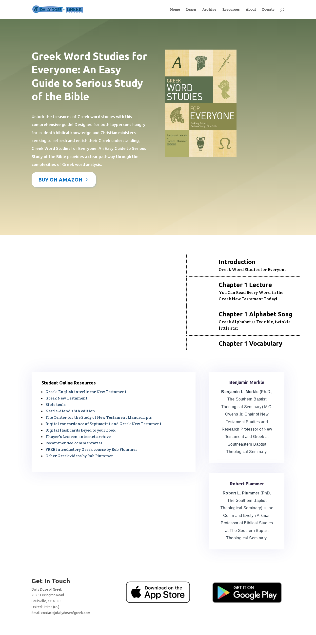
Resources (231, 10)
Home (175, 10)
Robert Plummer (247, 483)
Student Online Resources (68, 382)
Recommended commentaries (73, 443)
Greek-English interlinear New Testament (85, 391)
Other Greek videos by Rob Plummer (79, 455)
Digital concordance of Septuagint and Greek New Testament (103, 423)
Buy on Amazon (60, 179)
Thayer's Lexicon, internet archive (78, 436)
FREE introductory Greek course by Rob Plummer (91, 449)
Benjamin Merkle (246, 382)
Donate (268, 10)
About (251, 10)
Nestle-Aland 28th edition (70, 411)
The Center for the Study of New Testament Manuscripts (98, 417)
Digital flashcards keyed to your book (80, 430)
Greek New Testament (66, 398)
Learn (191, 10)
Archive (209, 10)
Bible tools (55, 404)
